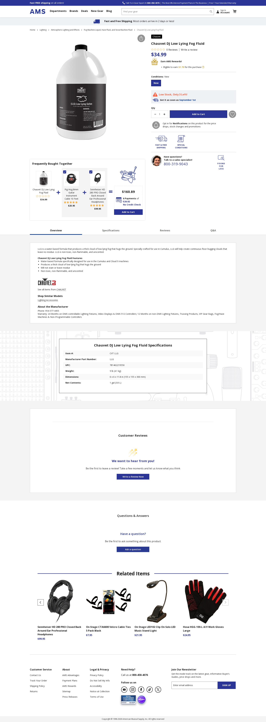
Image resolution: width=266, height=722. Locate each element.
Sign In (225, 11)
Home (32, 30)
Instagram (133, 690)
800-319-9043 (176, 163)
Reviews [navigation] (165, 230)
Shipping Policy (37, 685)
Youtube (124, 690)
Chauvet (157, 36)
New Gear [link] (97, 11)
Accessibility (96, 685)
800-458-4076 (140, 675)
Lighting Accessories (48, 300)
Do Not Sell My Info (100, 680)
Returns (34, 691)
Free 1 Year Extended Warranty (222, 3)
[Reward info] (203, 67)
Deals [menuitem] (84, 11)
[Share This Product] (141, 38)
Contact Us (35, 675)
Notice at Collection (100, 691)
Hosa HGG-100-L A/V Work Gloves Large (203, 628)
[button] (234, 11)
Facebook (141, 690)
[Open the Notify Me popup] (156, 125)
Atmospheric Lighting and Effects (65, 30)
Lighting (43, 30)
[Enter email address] (197, 685)
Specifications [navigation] (110, 230)
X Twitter (158, 690)
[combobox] (168, 11)
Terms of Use (97, 696)
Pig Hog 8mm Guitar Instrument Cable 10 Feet (71, 194)
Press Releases (69, 696)
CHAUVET (61, 289)
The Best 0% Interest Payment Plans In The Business (184, 3)
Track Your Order (38, 680)
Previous (41, 602)
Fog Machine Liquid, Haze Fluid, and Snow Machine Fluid (108, 30)
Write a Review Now (133, 476)
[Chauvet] (47, 286)
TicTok (150, 690)
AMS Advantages (70, 675)
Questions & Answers (133, 516)
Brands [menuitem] (74, 11)
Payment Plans (69, 680)
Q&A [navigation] (213, 230)
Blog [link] (109, 11)
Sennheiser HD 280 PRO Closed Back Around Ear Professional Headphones (97, 195)
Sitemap (66, 691)
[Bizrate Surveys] (131, 702)
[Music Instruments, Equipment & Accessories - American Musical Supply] (37, 11)
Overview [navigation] (56, 230)
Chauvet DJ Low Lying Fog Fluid (43, 191)
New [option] (156, 82)
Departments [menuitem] (58, 11)
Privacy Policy (96, 675)
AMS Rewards (69, 685)
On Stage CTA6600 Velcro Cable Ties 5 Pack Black (108, 628)
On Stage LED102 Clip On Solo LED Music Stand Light (155, 628)
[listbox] (193, 83)
